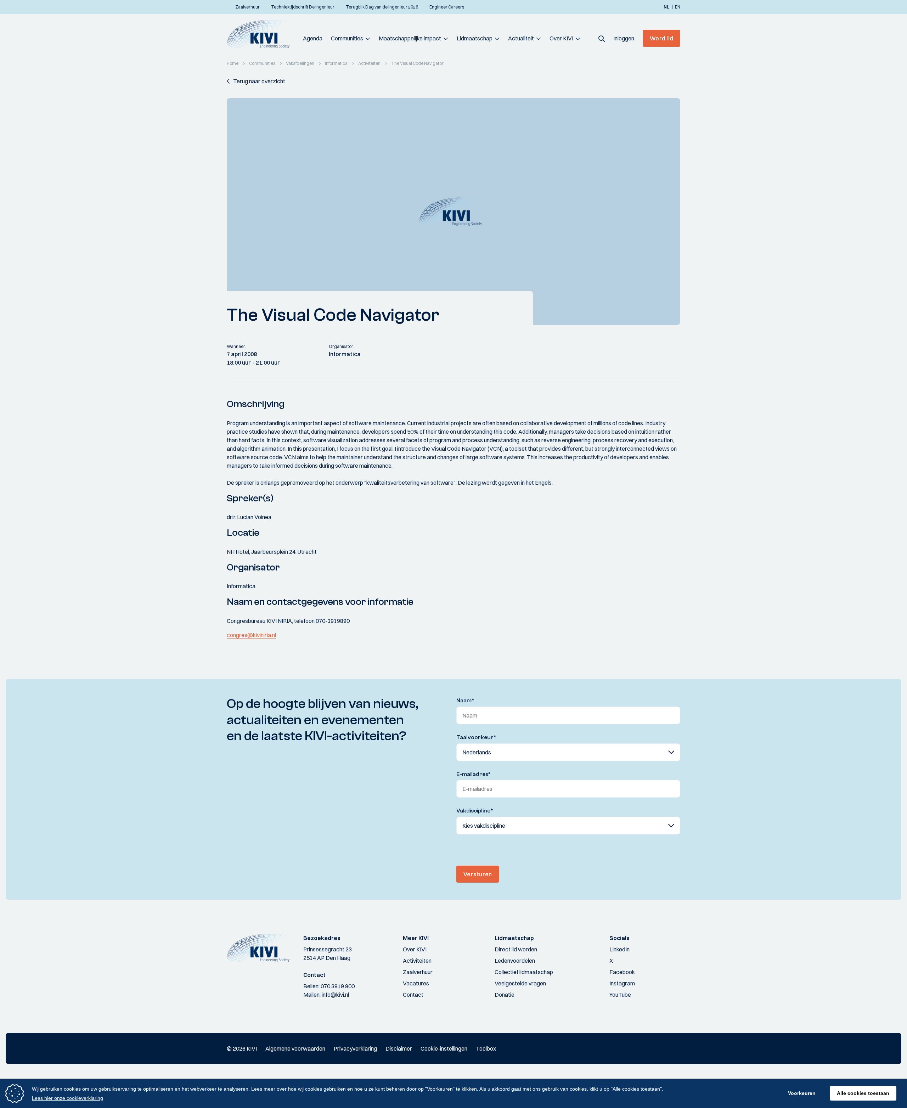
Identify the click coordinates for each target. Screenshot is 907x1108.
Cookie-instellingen (444, 1048)
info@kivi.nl (335, 994)
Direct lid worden (516, 949)
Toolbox (486, 1048)
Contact (413, 994)
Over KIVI (561, 38)
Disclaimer (398, 1048)
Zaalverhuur (418, 971)
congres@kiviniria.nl (251, 635)
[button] (601, 38)
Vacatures (416, 983)
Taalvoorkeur (476, 737)
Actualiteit (521, 38)
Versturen (477, 874)
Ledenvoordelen (515, 960)
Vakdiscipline (474, 811)
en (677, 7)
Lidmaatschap (474, 38)
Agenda (312, 38)
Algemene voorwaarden (295, 1048)
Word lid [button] (661, 38)
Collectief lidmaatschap (524, 971)
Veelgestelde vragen (520, 983)
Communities (347, 38)
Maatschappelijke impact (410, 38)
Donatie (504, 994)
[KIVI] (261, 34)
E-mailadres (473, 774)
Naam (465, 700)
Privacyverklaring (355, 1048)
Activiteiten (417, 960)
